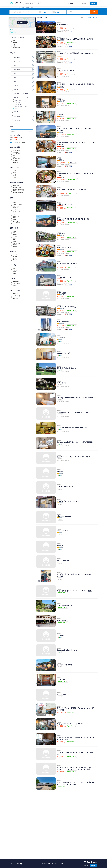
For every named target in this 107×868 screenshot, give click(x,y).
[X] (11, 864)
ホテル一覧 (18, 7)
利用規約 (44, 863)
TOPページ (11, 7)
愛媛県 (27, 7)
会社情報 (62, 863)
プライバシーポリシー (53, 863)
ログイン (84, 3)
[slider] (10, 129)
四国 (23, 7)
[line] (21, 864)
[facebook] (15, 864)
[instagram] (18, 864)
